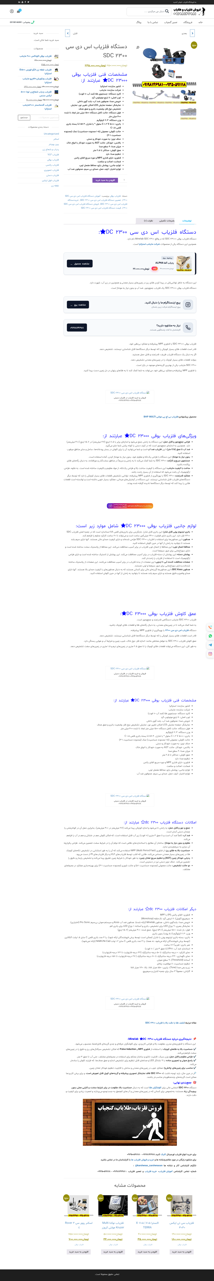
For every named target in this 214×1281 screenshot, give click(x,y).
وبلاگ (138, 22)
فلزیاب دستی (52, 175)
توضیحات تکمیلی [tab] (167, 221)
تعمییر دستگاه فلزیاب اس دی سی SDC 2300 (100, 200)
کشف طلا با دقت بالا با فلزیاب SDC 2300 (165, 1023)
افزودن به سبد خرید (105, 180)
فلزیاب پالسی (52, 165)
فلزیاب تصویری (51, 170)
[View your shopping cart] (18, 12)
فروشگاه (187, 22)
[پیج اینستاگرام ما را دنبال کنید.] (130, 305)
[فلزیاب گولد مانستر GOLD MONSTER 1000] (192, 33)
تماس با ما (153, 22)
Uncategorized (51, 134)
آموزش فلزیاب (165, 1171)
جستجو (24, 117)
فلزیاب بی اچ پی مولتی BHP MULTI (161, 417)
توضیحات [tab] (187, 221)
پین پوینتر (54, 144)
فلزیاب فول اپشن (50, 180)
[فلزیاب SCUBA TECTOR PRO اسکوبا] (67, 33)
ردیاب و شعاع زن (50, 149)
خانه (200, 22)
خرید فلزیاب (151, 1171)
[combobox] (149, 11)
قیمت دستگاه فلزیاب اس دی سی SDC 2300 (101, 208)
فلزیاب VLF (53, 154)
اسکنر (56, 139)
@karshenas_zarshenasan (148, 1165)
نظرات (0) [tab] (148, 221)
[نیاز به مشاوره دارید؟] (130, 327)
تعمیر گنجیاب (170, 22)
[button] (138, 47)
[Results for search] (149, 17)
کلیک (163, 1154)
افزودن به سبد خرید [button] (181, 1252)
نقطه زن (55, 185)
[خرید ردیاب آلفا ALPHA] (129, 264)
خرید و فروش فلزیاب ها (142, 1160)
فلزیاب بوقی (115, 196)
